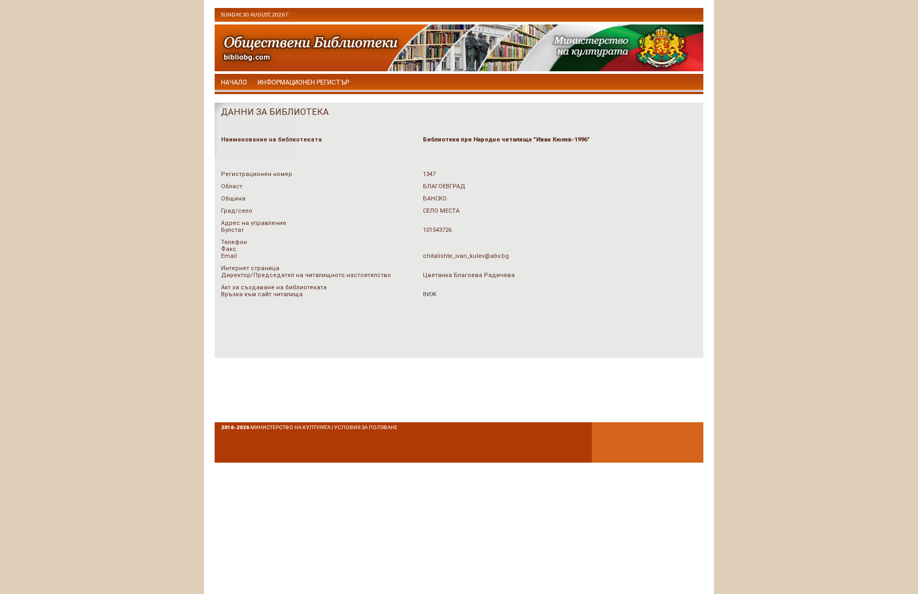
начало (234, 82)
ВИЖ (429, 294)
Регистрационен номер (256, 174)
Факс (228, 249)
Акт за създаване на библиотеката (274, 287)
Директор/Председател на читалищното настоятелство (306, 275)
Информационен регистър (303, 82)
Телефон (234, 242)
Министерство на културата (290, 427)
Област (231, 186)
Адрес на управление (253, 223)
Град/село (236, 210)
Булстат (232, 230)
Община (233, 198)
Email (229, 256)
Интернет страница (250, 268)
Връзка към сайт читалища (262, 294)
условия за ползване (365, 427)
